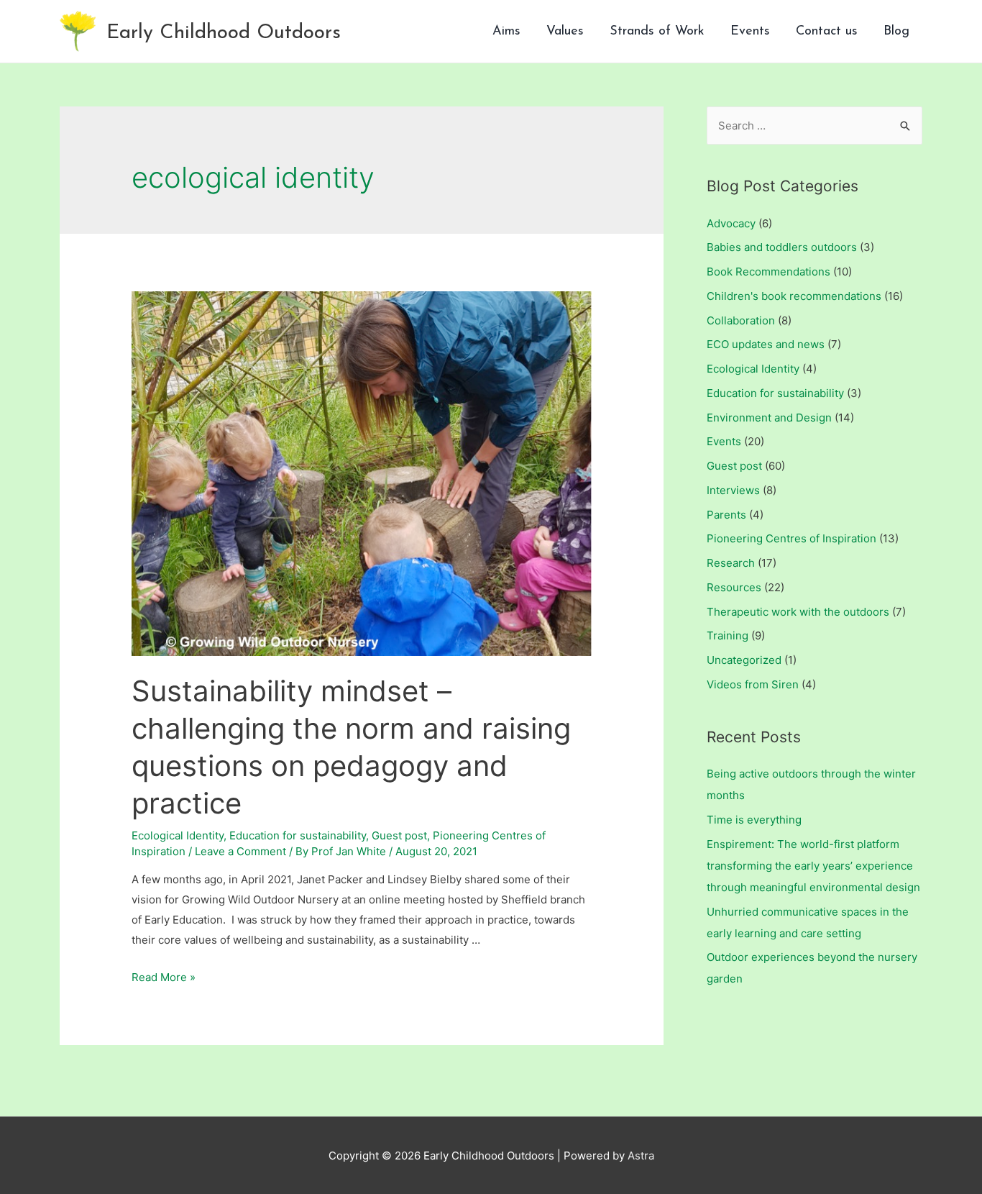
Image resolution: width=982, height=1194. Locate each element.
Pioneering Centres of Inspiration (791, 538)
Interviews (733, 490)
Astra (641, 1155)
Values (565, 31)
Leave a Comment (240, 851)
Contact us (827, 31)
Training (727, 635)
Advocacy (731, 223)
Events (750, 31)
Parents (726, 514)
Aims (506, 31)
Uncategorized (744, 660)
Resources (734, 587)
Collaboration (741, 320)
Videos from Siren (753, 684)
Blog (896, 31)
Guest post (399, 835)
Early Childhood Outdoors (223, 33)
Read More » (164, 977)
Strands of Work (657, 31)
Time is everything (754, 819)
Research (731, 563)
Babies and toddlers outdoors (782, 247)
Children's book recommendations (794, 296)
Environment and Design (769, 417)
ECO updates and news (766, 344)
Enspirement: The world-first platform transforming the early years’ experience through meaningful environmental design (813, 865)
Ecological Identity (178, 835)
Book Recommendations (768, 271)
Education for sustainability (297, 835)
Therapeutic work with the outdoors (798, 612)
